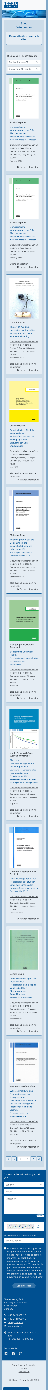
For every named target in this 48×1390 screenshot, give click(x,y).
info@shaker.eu (15, 1322)
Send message (24, 1285)
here (39, 1277)
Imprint (24, 1368)
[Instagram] (21, 1353)
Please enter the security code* (20, 1235)
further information (29, 167)
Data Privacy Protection (24, 1365)
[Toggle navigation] (40, 5)
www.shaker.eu (15, 1326)
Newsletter (24, 1371)
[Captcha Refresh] (39, 1226)
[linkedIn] (6, 1353)
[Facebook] (13, 1353)
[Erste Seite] (8, 1158)
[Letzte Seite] (39, 1158)
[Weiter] (33, 1158)
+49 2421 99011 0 (17, 1315)
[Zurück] (14, 1158)
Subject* (10, 1184)
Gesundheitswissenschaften (24, 145)
